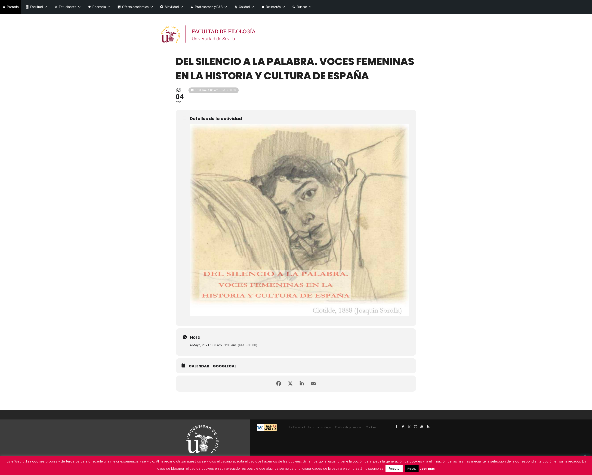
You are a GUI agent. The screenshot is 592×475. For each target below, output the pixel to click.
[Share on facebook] (278, 383)
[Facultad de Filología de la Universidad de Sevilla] (209, 34)
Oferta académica (135, 7)
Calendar (199, 366)
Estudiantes (67, 7)
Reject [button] (411, 468)
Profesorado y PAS (209, 7)
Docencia (99, 7)
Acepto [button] (394, 468)
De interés (273, 7)
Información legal (319, 427)
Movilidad (172, 7)
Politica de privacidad (348, 427)
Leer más (427, 468)
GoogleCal (224, 366)
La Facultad (297, 427)
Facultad (36, 7)
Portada (13, 7)
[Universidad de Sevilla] (202, 439)
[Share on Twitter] (290, 383)
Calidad (244, 7)
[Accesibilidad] (267, 427)
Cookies (371, 427)
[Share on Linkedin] (302, 383)
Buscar (302, 7)
